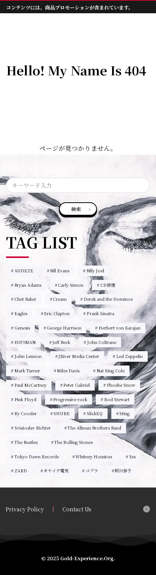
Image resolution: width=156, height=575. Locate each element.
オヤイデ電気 (56, 470)
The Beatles (25, 442)
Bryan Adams (27, 285)
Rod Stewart (116, 399)
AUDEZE (23, 270)
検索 (76, 208)
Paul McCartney (30, 385)
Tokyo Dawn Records (36, 456)
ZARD (20, 470)
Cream (60, 299)
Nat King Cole (111, 370)
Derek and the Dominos (108, 299)
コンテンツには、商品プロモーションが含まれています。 (69, 7)
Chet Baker (25, 299)
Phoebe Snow (121, 385)
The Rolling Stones (73, 442)
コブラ (92, 470)
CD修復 (107, 285)
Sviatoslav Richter (32, 428)
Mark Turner (27, 370)
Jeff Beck (61, 342)
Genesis (22, 328)
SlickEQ (95, 413)
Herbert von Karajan (119, 328)
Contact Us (76, 509)
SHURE (61, 413)
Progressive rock (70, 399)
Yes (132, 456)
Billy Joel (95, 270)
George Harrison (64, 328)
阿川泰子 (123, 470)
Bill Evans (59, 270)
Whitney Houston (93, 456)
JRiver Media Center (78, 356)
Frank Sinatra (100, 313)
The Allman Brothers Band (94, 428)
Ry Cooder (25, 413)
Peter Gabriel (76, 385)
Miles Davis (68, 370)
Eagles (20, 313)
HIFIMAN (25, 342)
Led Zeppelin (129, 356)
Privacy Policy (25, 509)
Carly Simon (70, 285)
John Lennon (28, 356)
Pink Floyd (25, 399)
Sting (124, 413)
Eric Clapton (57, 313)
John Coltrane (101, 342)
